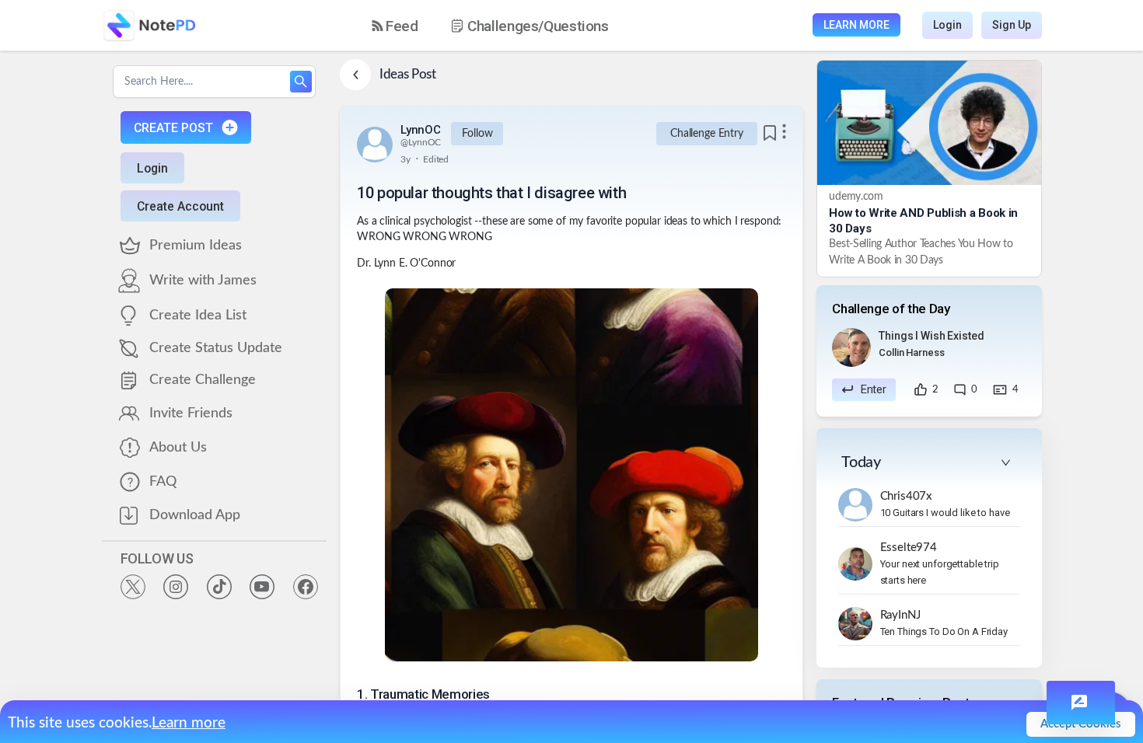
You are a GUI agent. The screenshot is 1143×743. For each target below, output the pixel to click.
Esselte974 (909, 547)
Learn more (188, 723)
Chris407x (906, 496)
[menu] (504, 25)
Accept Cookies (1080, 724)
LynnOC (420, 130)
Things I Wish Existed (931, 336)
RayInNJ (900, 615)
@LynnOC (420, 142)
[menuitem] (395, 26)
